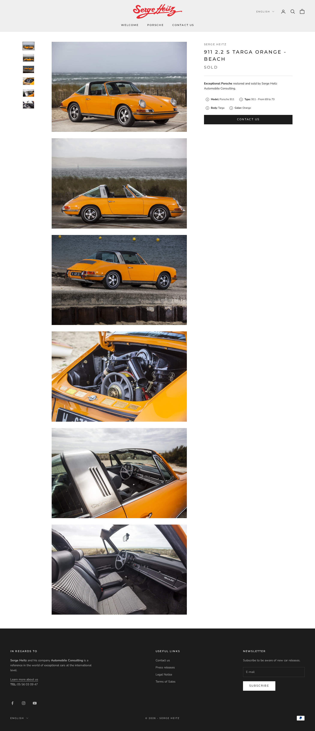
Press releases (165, 667)
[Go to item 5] (28, 93)
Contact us (183, 25)
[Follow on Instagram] (23, 703)
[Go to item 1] (28, 46)
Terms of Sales (166, 682)
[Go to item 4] (28, 81)
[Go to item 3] (28, 69)
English (263, 11)
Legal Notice (164, 674)
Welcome (130, 25)
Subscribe (259, 686)
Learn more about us (24, 679)
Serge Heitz (215, 44)
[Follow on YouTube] (35, 703)
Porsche (155, 25)
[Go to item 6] (28, 105)
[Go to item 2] (28, 58)
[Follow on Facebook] (12, 703)
